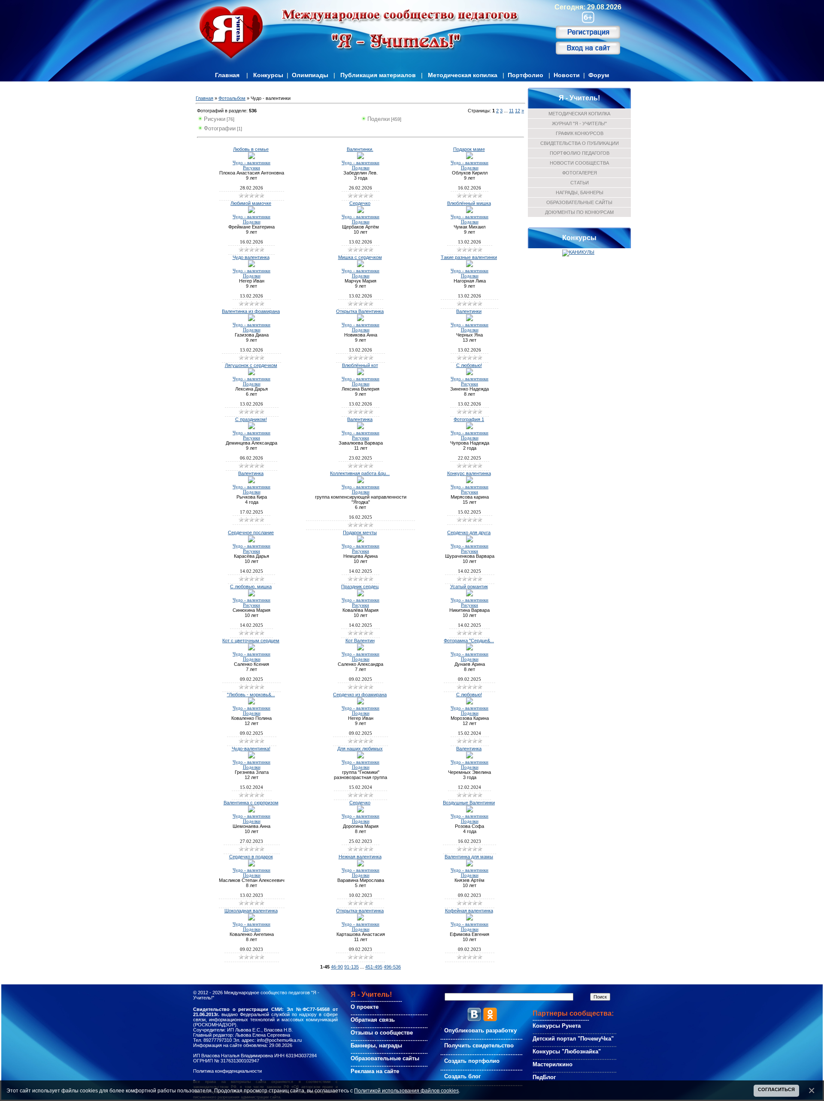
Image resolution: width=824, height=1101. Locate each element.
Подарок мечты (360, 532)
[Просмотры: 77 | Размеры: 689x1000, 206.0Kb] (469, 373)
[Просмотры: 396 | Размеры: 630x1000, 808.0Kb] (360, 756)
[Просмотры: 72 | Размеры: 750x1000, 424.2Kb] (360, 211)
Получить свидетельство (479, 1045)
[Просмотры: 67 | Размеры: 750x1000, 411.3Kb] (469, 319)
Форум (598, 75)
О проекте (365, 1007)
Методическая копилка (462, 75)
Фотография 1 (469, 419)
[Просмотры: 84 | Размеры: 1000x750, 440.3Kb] (251, 319)
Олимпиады (310, 75)
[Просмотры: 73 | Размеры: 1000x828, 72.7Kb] (251, 373)
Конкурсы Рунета (557, 1026)
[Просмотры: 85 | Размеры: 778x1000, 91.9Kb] (469, 211)
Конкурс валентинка (469, 473)
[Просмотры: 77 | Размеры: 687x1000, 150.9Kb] (360, 265)
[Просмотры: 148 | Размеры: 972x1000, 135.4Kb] (360, 481)
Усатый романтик (469, 586)
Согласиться (776, 1089)
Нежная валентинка (360, 856)
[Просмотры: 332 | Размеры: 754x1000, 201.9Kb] (251, 918)
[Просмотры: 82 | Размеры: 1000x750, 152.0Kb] (251, 157)
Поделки (378, 119)
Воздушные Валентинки (469, 802)
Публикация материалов (378, 75)
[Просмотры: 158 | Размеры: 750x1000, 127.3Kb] (469, 481)
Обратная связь (373, 1020)
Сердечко (359, 203)
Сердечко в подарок (251, 856)
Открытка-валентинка (360, 910)
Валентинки (469, 311)
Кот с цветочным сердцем (250, 640)
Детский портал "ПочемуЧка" (573, 1038)
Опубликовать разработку (480, 1030)
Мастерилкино (553, 1064)
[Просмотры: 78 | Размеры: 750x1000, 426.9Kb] (251, 265)
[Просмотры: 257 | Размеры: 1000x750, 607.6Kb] (469, 702)
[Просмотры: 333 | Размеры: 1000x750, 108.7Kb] (360, 810)
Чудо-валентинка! (251, 748)
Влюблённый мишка (469, 203)
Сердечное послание (251, 532)
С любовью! (469, 365)
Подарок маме (469, 149)
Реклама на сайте (375, 1071)
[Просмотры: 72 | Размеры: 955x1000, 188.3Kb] (360, 319)
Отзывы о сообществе (382, 1032)
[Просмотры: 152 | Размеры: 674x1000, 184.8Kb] (469, 594)
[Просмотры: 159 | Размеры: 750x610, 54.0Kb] (251, 481)
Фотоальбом (231, 98)
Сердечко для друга (469, 532)
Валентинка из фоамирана (251, 311)
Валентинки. (360, 149)
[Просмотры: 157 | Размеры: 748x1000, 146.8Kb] (360, 427)
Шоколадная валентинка (251, 910)
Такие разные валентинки (469, 257)
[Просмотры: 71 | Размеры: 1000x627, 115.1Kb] (360, 157)
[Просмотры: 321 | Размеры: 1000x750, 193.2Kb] (469, 810)
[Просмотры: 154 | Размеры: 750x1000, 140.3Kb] (469, 427)
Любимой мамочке (250, 203)
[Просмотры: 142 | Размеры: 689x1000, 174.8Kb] (360, 594)
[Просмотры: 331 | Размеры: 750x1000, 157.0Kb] (360, 864)
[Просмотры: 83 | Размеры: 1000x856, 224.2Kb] (469, 157)
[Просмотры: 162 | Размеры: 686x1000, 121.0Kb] (360, 540)
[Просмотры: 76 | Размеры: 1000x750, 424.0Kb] (469, 265)
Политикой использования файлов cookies (406, 1090)
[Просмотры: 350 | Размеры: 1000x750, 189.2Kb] (469, 864)
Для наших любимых (360, 748)
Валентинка (360, 419)
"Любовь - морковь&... (251, 694)
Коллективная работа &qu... (360, 473)
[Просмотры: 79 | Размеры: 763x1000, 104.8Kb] (360, 373)
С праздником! (251, 419)
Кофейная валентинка (469, 910)
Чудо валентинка (251, 257)
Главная (227, 75)
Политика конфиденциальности (227, 1071)
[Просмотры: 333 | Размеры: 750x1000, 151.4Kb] (251, 864)
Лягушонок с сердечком (251, 365)
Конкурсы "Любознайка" (567, 1051)
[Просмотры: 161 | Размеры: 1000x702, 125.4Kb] (251, 594)
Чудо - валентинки (251, 162)
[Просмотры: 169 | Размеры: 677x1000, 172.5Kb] (469, 540)
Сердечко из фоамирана (360, 694)
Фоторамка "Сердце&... (469, 640)
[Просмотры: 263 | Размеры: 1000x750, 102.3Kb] (469, 756)
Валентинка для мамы (469, 856)
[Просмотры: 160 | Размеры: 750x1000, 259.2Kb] (360, 702)
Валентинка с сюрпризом (251, 802)
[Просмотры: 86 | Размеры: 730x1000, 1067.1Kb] (251, 427)
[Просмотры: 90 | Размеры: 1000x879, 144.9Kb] (251, 211)
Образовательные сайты (385, 1058)
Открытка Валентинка (360, 311)
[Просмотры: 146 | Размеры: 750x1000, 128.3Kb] (251, 702)
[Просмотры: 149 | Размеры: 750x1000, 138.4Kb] (469, 648)
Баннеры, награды (376, 1045)
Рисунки (214, 119)
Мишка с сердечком (360, 257)
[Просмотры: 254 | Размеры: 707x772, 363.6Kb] (251, 756)
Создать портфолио (472, 1061)
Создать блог (462, 1076)
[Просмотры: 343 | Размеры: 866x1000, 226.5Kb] (469, 918)
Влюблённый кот (360, 365)
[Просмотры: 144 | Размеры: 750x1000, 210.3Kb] (360, 648)
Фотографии (220, 128)
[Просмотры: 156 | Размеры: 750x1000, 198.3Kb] (251, 648)
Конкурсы (268, 75)
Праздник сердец (360, 586)
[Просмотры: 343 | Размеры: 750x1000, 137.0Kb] (251, 810)
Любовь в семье (251, 149)
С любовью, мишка (251, 586)
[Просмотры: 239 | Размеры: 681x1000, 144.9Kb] (251, 540)
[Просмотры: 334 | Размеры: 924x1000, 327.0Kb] (360, 918)
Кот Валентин (360, 640)
